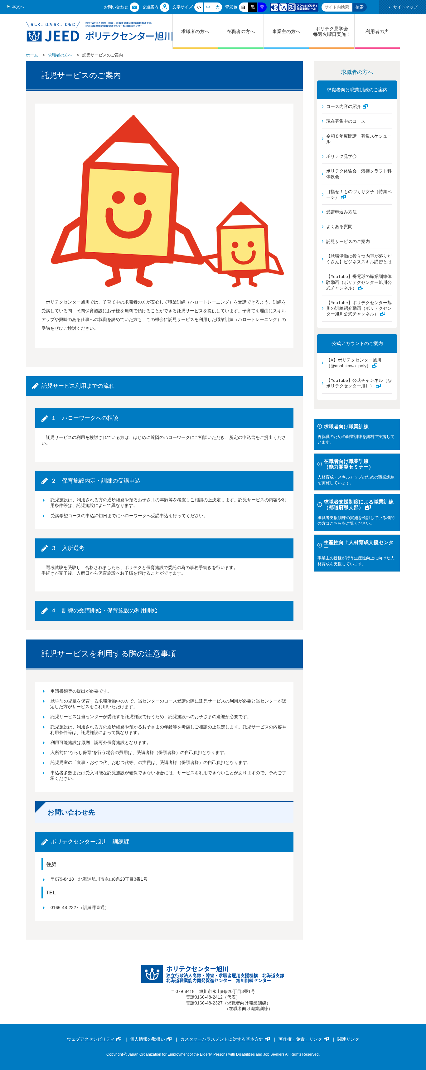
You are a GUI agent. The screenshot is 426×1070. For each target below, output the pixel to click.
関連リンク (348, 1039)
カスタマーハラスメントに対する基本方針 (221, 1039)
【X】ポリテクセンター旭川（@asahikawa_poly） (353, 362)
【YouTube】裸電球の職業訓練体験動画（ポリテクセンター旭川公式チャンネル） (359, 282)
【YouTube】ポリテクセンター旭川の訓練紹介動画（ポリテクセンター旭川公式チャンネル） (359, 308)
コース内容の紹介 (343, 106)
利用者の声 (377, 31)
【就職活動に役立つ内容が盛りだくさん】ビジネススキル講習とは (359, 259)
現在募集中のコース (345, 121)
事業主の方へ (286, 31)
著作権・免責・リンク (300, 1039)
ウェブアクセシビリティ (91, 1039)
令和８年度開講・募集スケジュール (359, 139)
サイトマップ (405, 7)
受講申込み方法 (341, 211)
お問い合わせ (116, 7)
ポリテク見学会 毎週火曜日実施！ (333, 31)
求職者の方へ (195, 31)
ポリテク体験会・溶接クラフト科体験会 (359, 173)
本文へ (18, 6)
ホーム (32, 55)
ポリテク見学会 (341, 156)
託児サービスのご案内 (348, 241)
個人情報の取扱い (147, 1039)
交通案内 (150, 7)
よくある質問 (339, 226)
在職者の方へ (241, 31)
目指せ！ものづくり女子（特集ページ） (359, 194)
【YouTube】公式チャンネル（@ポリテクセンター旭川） (359, 383)
